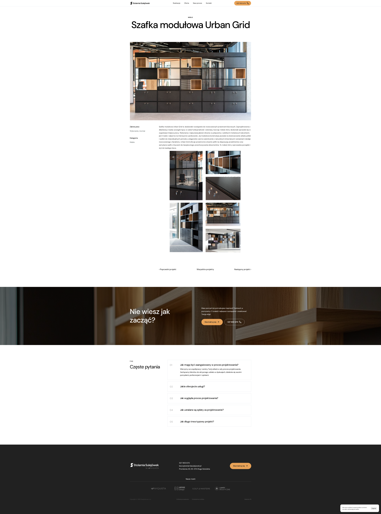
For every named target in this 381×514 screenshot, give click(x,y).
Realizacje (176, 3)
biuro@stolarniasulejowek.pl (190, 466)
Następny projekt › (242, 269)
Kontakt (209, 3)
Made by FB (247, 499)
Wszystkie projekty (205, 269)
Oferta (186, 3)
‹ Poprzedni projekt (167, 269)
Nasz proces (197, 3)
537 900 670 (184, 463)
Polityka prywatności (183, 499)
